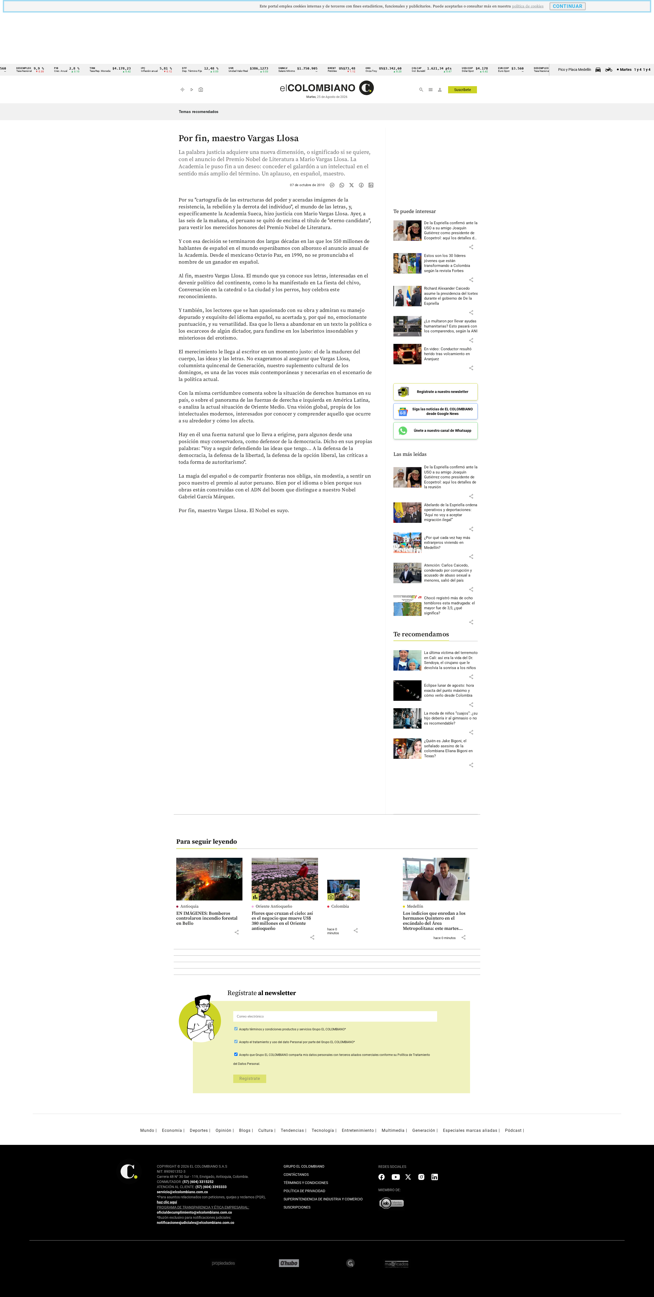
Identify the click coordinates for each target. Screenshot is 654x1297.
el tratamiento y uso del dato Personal (275, 1042)
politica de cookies (528, 6)
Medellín (415, 906)
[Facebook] (361, 185)
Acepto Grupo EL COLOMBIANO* (292, 1029)
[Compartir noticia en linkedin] (371, 185)
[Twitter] (351, 185)
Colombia (340, 906)
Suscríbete (462, 90)
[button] (471, 247)
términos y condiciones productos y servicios (281, 1029)
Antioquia (189, 906)
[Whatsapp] (342, 185)
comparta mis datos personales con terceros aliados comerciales (334, 1055)
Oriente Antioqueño (274, 906)
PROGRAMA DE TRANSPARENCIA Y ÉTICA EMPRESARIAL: (203, 1207)
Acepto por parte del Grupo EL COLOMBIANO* (296, 1042)
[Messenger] (332, 185)
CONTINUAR (567, 6)
